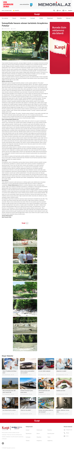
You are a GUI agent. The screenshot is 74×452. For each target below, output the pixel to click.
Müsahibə (59, 18)
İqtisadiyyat (23, 18)
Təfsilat (41, 18)
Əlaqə (67, 433)
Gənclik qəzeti (50, 433)
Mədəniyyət (50, 18)
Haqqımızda (69, 429)
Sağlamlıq (49, 440)
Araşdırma (39, 440)
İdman (38, 433)
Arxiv (60, 10)
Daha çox (68, 18)
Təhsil (48, 437)
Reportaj (49, 430)
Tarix (66, 10)
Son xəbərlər (5, 18)
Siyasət (14, 18)
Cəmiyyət (32, 18)
